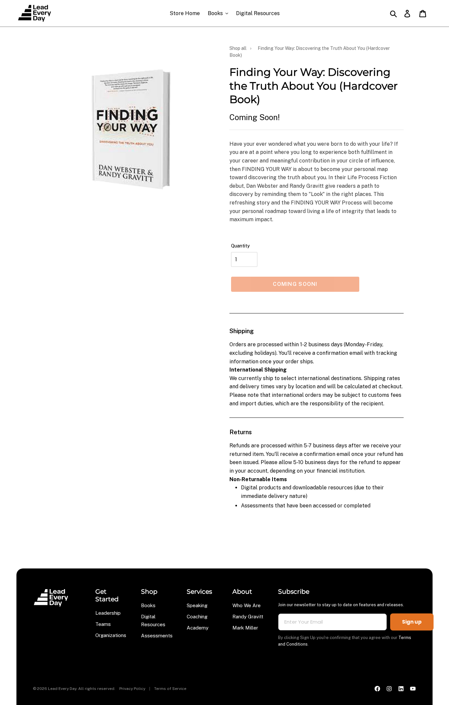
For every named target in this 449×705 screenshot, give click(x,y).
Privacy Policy (132, 688)
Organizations (110, 635)
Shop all (238, 48)
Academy (197, 627)
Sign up (412, 621)
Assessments (157, 635)
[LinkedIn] (401, 688)
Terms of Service (170, 688)
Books (148, 605)
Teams (103, 624)
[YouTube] (413, 688)
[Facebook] (377, 688)
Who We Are (246, 605)
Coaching (197, 616)
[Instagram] (389, 688)
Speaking (197, 605)
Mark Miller (245, 627)
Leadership (108, 613)
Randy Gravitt (247, 616)
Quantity (240, 245)
